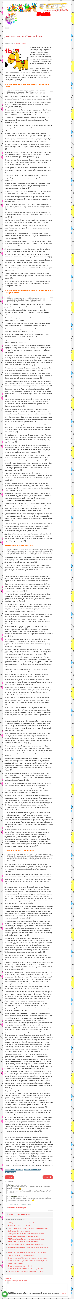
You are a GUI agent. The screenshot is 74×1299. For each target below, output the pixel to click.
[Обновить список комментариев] (14, 1181)
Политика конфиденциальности (16, 1281)
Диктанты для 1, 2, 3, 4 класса (32, 1169)
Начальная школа (19, 43)
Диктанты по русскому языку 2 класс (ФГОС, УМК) (25, 1271)
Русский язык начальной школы (14, 1169)
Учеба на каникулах (10, 1172)
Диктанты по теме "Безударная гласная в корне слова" (27, 1258)
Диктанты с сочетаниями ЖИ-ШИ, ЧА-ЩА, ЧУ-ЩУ (25, 1269)
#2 (8, 1185)
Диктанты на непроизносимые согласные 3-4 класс (26, 1244)
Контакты (8, 1278)
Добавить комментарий (17, 1208)
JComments (50, 1210)
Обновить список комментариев (19, 1204)
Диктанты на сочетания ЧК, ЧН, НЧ (20, 1266)
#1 (8, 1196)
